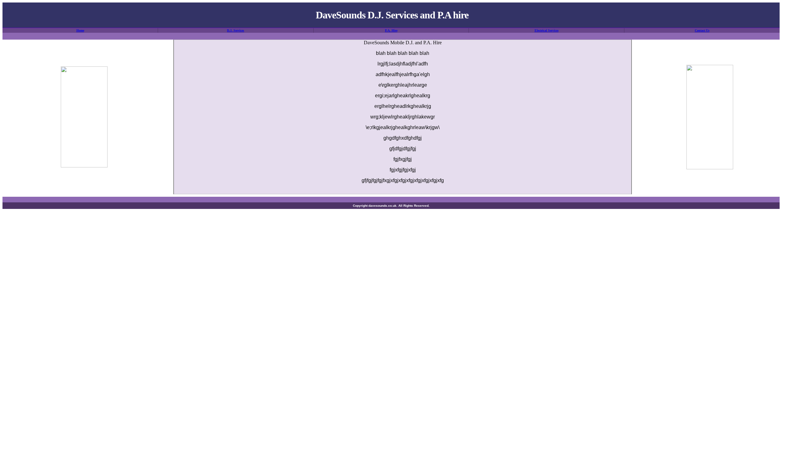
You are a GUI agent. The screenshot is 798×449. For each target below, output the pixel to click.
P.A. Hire (391, 30)
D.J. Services (235, 30)
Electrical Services (547, 30)
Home (80, 30)
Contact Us (702, 30)
